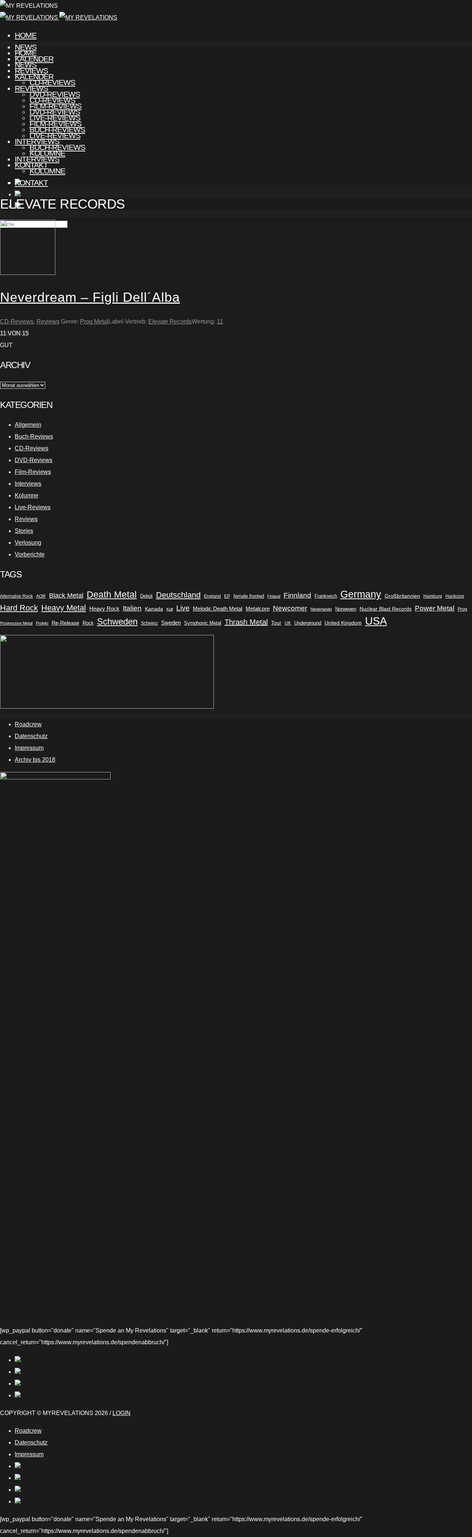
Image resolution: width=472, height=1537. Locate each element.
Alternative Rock (16, 596)
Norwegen (345, 609)
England (212, 596)
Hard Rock (19, 607)
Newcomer (290, 608)
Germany (360, 594)
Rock (88, 623)
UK (288, 623)
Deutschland (178, 595)
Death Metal (112, 594)
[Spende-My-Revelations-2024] (107, 706)
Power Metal (434, 608)
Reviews (31, 88)
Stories (24, 531)
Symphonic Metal (202, 623)
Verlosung (28, 542)
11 (220, 321)
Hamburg (432, 596)
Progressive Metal (16, 623)
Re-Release (65, 623)
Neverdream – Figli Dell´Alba (90, 297)
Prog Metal (94, 321)
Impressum (29, 748)
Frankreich (326, 596)
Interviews (37, 159)
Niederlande (321, 609)
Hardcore (454, 596)
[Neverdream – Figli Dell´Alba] (27, 273)
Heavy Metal (63, 607)
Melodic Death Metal (217, 609)
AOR (41, 596)
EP (227, 596)
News (26, 64)
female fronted (248, 596)
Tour (276, 623)
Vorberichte (30, 554)
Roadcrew (28, 724)
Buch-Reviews (57, 147)
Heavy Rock (104, 609)
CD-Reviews (52, 100)
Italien (132, 608)
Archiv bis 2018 (35, 760)
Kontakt (31, 182)
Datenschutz (31, 736)
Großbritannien (402, 596)
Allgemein (28, 425)
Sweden (171, 623)
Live (183, 608)
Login (121, 1413)
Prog (462, 609)
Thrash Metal (246, 622)
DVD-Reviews (55, 112)
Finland (273, 596)
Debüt (146, 596)
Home (26, 35)
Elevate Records (170, 321)
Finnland (297, 595)
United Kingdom (343, 623)
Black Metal (66, 595)
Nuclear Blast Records (386, 609)
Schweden (117, 621)
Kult (169, 609)
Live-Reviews (55, 135)
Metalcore (258, 608)
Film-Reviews (55, 123)
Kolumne (47, 171)
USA (376, 621)
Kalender (34, 76)
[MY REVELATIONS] (58, 17)
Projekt (42, 623)
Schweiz (149, 623)
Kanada (154, 609)
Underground (307, 623)
